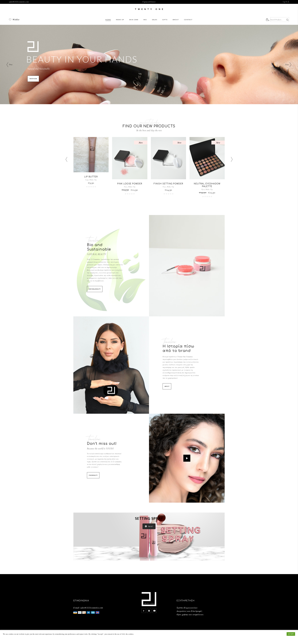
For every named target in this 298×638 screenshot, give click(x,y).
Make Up (93, 187)
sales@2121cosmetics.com (19, 1)
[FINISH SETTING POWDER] (129, 158)
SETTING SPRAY (149, 518)
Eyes (164, 189)
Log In (285, 2)
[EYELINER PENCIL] (207, 154)
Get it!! (150, 526)
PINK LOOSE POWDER (90, 184)
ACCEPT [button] (291, 634)
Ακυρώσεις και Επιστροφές (189, 611)
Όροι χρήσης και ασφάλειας (190, 614)
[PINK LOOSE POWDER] (91, 158)
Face (87, 187)
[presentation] (66, 159)
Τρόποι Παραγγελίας (187, 607)
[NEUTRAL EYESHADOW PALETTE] (168, 158)
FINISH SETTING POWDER (129, 184)
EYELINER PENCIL (207, 177)
